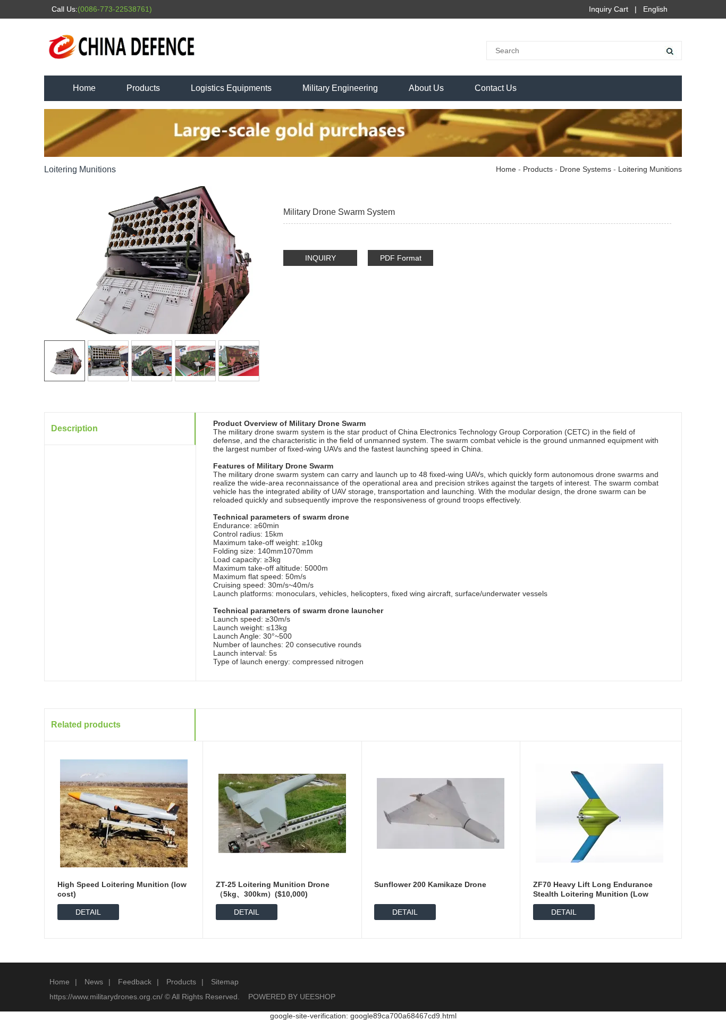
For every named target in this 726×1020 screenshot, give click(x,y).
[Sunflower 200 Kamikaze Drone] (440, 812)
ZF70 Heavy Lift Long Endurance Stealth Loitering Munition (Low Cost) (593, 894)
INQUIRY (320, 258)
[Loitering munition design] (664, 192)
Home (84, 88)
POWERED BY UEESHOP (291, 996)
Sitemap (225, 981)
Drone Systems (585, 169)
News (94, 981)
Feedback (134, 981)
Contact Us (496, 88)
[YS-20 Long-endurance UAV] (648, 192)
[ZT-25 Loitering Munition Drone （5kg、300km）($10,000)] (282, 812)
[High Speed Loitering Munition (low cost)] (124, 812)
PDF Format (400, 258)
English (655, 9)
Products (143, 88)
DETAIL (88, 912)
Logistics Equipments (231, 88)
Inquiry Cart (608, 9)
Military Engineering (340, 88)
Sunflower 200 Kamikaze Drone (430, 884)
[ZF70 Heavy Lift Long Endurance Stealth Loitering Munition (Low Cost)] (599, 812)
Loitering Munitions (650, 169)
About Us (426, 88)
